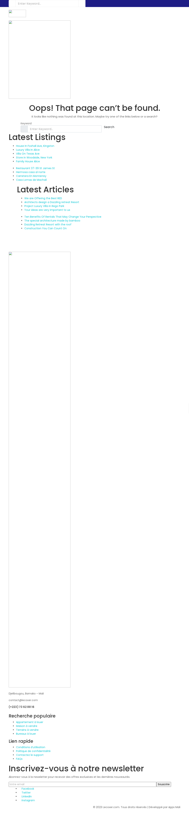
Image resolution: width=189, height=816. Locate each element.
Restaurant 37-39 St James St (35, 168)
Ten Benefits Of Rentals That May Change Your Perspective (62, 217)
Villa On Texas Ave (27, 153)
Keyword (26, 123)
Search (109, 127)
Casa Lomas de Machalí (31, 180)
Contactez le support (30, 755)
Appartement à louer (29, 722)
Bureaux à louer (26, 734)
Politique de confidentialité (33, 751)
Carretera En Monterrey (31, 176)
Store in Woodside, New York (34, 157)
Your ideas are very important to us (47, 210)
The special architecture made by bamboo (52, 220)
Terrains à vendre (27, 730)
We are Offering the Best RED (43, 198)
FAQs (19, 759)
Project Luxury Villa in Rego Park (44, 206)
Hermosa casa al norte (30, 172)
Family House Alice (28, 161)
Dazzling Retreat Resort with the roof (47, 224)
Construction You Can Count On (45, 228)
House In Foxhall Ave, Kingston (35, 146)
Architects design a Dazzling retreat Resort (51, 202)
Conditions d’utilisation (30, 747)
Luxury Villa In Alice (28, 150)
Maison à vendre (26, 726)
